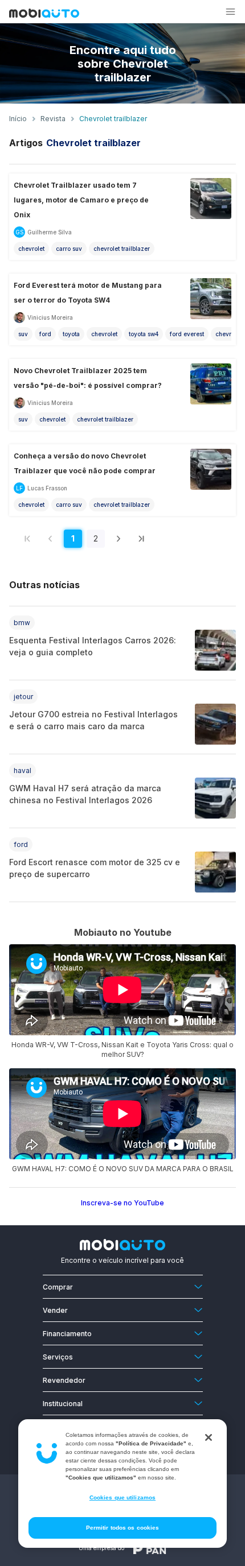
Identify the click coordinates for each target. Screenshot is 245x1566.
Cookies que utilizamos (122, 1497)
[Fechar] (208, 1437)
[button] (230, 11)
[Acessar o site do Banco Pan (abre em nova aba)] (149, 1548)
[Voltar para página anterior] (50, 539)
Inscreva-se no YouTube (122, 1203)
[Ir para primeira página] (27, 539)
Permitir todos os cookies (123, 1527)
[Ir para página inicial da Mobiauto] (44, 14)
